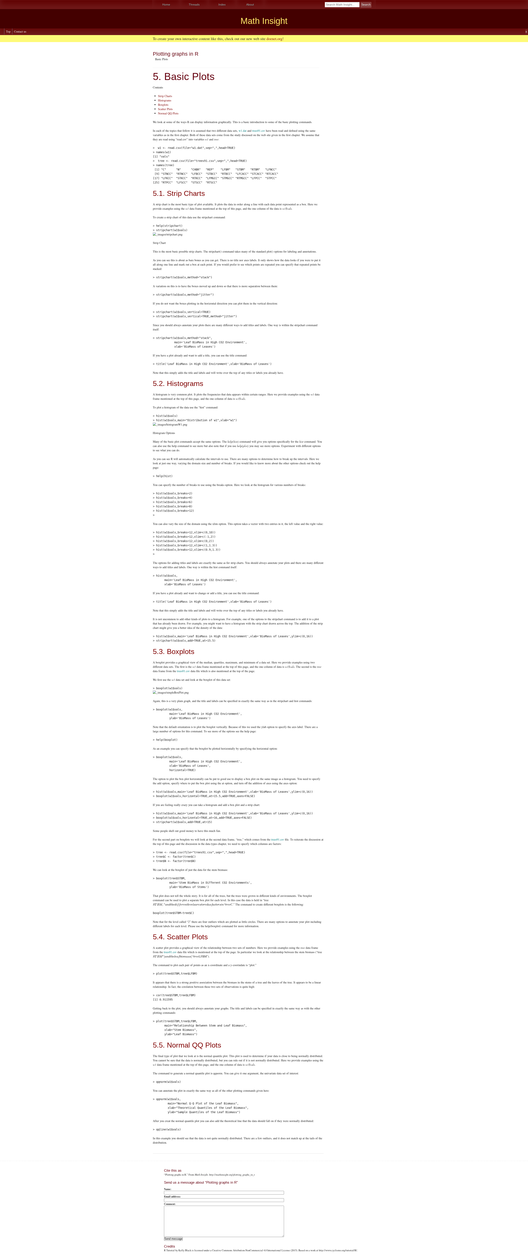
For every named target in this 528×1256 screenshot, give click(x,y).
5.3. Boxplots (173, 651)
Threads (194, 4)
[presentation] (192, 904)
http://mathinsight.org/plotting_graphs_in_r (232, 1174)
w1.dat (242, 131)
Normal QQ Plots (168, 113)
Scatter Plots (165, 109)
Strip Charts (165, 96)
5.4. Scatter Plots (180, 937)
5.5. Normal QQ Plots (187, 1045)
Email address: (172, 1196)
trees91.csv (258, 131)
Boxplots (163, 105)
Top (8, 31)
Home (166, 4)
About (250, 4)
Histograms (164, 100)
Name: (167, 1189)
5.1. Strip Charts (179, 193)
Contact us (20, 31)
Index (222, 4)
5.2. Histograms (178, 383)
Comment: (170, 1204)
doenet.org (274, 38)
